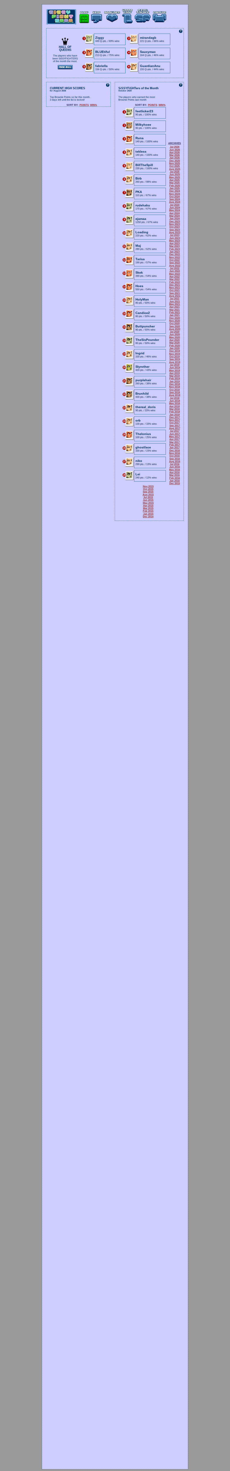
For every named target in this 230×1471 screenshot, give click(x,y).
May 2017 (174, 436)
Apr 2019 (174, 373)
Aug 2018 (174, 395)
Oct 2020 (174, 323)
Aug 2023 (174, 232)
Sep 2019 (174, 359)
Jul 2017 (174, 431)
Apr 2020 (174, 340)
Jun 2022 (174, 271)
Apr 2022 (174, 276)
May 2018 (174, 403)
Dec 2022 (174, 254)
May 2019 (174, 370)
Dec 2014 (148, 516)
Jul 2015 (148, 497)
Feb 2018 (174, 411)
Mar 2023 (174, 246)
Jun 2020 (174, 334)
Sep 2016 (174, 458)
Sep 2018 (174, 392)
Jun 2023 (174, 238)
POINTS (84, 105)
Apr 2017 (174, 439)
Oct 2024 (174, 196)
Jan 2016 (174, 480)
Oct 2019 (174, 356)
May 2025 (174, 177)
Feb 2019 (174, 378)
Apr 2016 (174, 472)
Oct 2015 (148, 489)
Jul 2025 (174, 171)
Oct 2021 (174, 290)
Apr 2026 (174, 152)
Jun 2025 (174, 174)
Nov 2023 (174, 224)
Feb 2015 (148, 511)
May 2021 (174, 304)
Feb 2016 (174, 478)
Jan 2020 (174, 348)
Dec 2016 (174, 450)
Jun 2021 (174, 301)
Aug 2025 (174, 169)
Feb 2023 (174, 249)
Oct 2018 (174, 389)
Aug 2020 (174, 329)
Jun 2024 (174, 207)
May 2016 (174, 469)
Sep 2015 (148, 491)
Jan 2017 (174, 447)
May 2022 (174, 274)
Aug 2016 (174, 461)
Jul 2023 (174, 235)
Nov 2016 (174, 453)
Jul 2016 (174, 464)
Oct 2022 (174, 260)
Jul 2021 (174, 298)
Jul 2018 (174, 398)
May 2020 (174, 337)
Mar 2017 (174, 442)
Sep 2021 (174, 293)
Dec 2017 (174, 417)
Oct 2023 (174, 226)
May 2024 (174, 210)
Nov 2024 (174, 194)
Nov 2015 (148, 486)
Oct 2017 (174, 422)
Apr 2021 (174, 306)
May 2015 (148, 503)
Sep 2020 (174, 326)
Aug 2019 (174, 362)
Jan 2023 (174, 251)
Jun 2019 (174, 367)
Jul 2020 (174, 331)
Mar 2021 (174, 309)
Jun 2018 (174, 400)
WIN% (93, 105)
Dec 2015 (174, 483)
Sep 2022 (174, 262)
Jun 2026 (174, 149)
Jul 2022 (174, 268)
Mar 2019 (174, 375)
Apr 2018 (174, 406)
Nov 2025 (174, 163)
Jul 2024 (174, 204)
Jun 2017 (174, 434)
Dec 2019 (174, 351)
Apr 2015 (148, 505)
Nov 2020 (174, 320)
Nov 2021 (174, 287)
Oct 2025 (174, 166)
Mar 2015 (148, 508)
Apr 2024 (174, 213)
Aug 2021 (174, 295)
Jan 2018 (174, 414)
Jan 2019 (174, 381)
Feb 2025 (174, 185)
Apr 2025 (174, 180)
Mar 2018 (174, 409)
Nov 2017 (174, 420)
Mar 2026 (174, 155)
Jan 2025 (174, 188)
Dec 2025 (174, 160)
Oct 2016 (174, 455)
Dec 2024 (174, 191)
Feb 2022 (174, 282)
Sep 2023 (174, 229)
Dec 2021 (174, 284)
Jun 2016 (174, 466)
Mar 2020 (174, 342)
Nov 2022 (174, 257)
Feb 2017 (174, 444)
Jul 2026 (174, 146)
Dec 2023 (174, 221)
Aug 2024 (174, 202)
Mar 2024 (174, 215)
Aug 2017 (174, 428)
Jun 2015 (148, 500)
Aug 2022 (174, 265)
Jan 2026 (174, 157)
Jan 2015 (148, 514)
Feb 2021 (174, 312)
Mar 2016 (174, 475)
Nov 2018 (174, 386)
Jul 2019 (174, 364)
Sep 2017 (174, 425)
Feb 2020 (174, 345)
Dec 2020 (174, 318)
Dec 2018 (174, 384)
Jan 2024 (174, 218)
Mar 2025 (174, 182)
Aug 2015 (148, 494)
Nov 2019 (174, 354)
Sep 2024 (174, 199)
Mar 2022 (174, 279)
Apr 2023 (174, 243)
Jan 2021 (174, 315)
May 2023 (174, 240)
